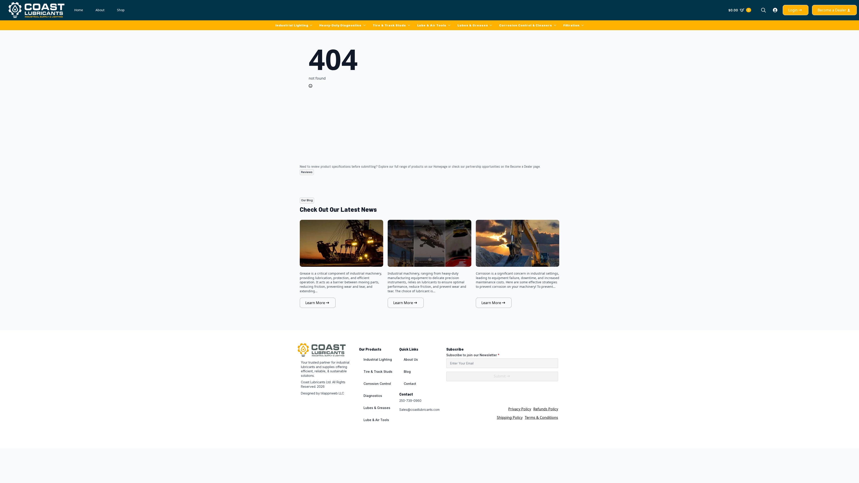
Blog (407, 371)
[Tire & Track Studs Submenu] (410, 25)
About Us (411, 359)
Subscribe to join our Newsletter (473, 355)
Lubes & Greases (472, 25)
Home (78, 10)
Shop (121, 10)
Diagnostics (373, 396)
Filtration (571, 25)
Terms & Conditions (541, 417)
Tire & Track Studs (389, 25)
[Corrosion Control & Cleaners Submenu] (556, 25)
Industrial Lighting (291, 25)
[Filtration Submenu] (583, 25)
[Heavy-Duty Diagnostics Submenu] (365, 25)
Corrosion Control (377, 384)
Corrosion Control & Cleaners (525, 25)
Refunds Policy (545, 409)
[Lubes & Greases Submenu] (491, 25)
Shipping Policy (510, 417)
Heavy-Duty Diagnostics (340, 25)
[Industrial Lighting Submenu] (312, 25)
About (100, 10)
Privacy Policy (519, 409)
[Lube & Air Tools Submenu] (450, 25)
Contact (410, 384)
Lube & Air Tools (431, 25)
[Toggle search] (763, 10)
